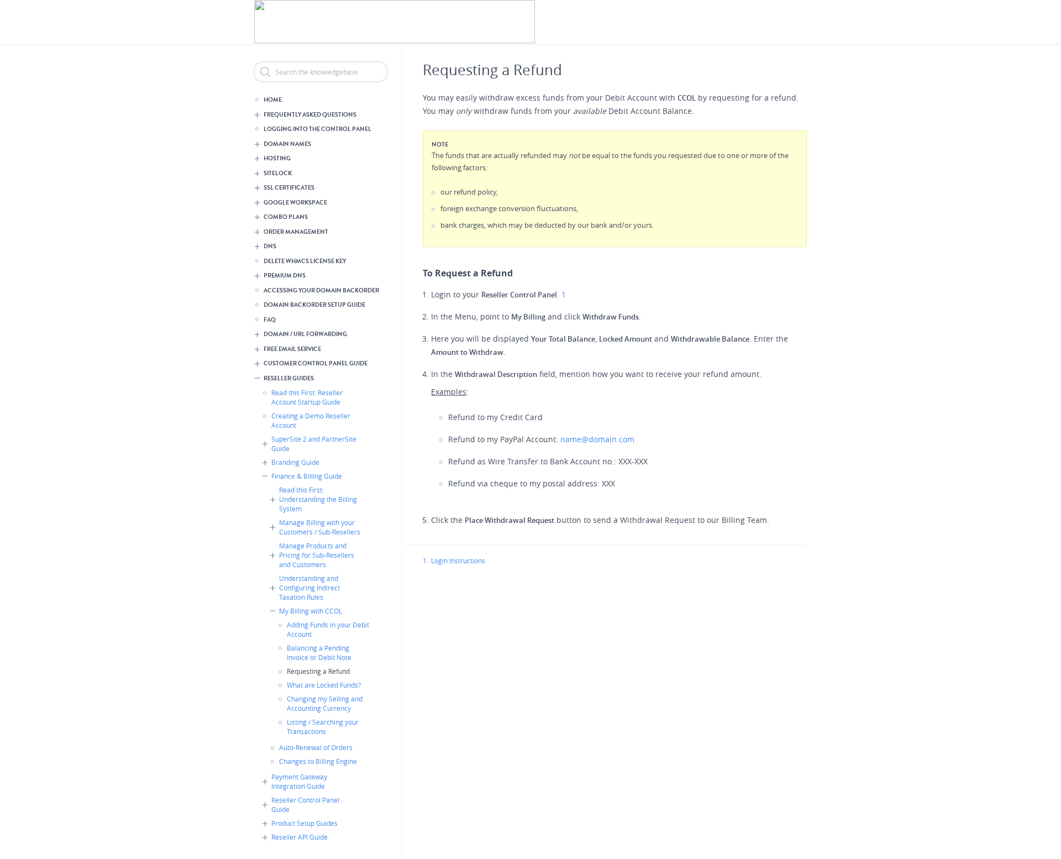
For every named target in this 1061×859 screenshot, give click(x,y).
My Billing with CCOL (310, 610)
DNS (270, 246)
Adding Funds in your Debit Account (328, 629)
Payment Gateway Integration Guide (299, 781)
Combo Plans (286, 217)
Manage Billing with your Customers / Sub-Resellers (319, 527)
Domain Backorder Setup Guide (314, 305)
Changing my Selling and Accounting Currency (325, 703)
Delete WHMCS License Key (305, 261)
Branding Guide (295, 462)
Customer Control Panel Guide (315, 363)
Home (273, 100)
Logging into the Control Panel (317, 129)
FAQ (270, 320)
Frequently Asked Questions (310, 115)
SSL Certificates (289, 188)
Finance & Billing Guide (306, 476)
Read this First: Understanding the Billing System (318, 499)
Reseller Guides (289, 378)
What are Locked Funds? (324, 684)
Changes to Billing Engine (318, 761)
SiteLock (278, 173)
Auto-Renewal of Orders (316, 747)
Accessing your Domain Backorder (321, 290)
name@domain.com (597, 439)
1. (425, 560)
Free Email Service (292, 349)
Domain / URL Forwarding (305, 334)
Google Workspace (295, 202)
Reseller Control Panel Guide (305, 804)
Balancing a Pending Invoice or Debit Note (319, 652)
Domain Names (287, 144)
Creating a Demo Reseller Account (310, 420)
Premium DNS (285, 275)
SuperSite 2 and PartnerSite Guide (313, 443)
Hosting (277, 158)
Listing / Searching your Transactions (323, 726)
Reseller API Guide (299, 836)
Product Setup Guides (304, 823)
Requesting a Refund (318, 671)
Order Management (296, 232)
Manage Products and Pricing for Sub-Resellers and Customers (316, 555)
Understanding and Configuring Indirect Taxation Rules (309, 587)
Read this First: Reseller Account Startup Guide (307, 397)
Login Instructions (458, 560)
